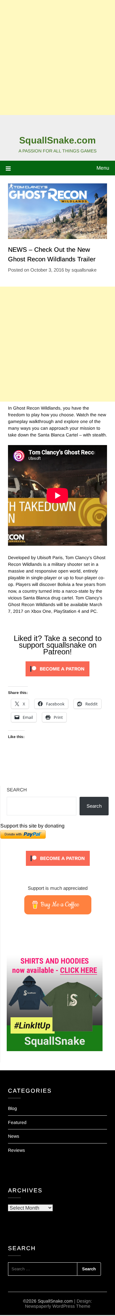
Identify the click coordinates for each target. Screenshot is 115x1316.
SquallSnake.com (57, 140)
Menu (102, 168)
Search (17, 789)
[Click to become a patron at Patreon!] (57, 678)
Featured (17, 1122)
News (13, 1136)
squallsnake (84, 270)
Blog (12, 1108)
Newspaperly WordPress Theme (57, 1306)
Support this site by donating (32, 825)
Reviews (16, 1150)
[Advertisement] (57, 57)
